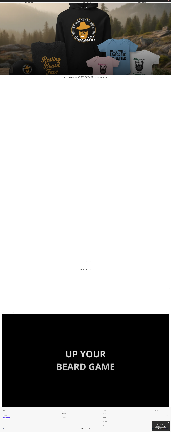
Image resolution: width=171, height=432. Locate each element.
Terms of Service (64, 417)
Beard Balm (104, 417)
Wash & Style (105, 418)
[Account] (167, 4)
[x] (159, 429)
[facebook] (158, 429)
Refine (12, 312)
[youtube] (163, 429)
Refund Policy (64, 413)
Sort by (8, 312)
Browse (4, 312)
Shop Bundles (105, 414)
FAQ (103, 422)
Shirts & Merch (105, 421)
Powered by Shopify (85, 428)
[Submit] (164, 426)
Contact (104, 425)
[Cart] (169, 4)
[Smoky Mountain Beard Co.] (85, 5)
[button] (81, 261)
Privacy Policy (64, 414)
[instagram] (160, 429)
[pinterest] (161, 429)
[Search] (1, 4)
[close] (168, 422)
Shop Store (104, 413)
